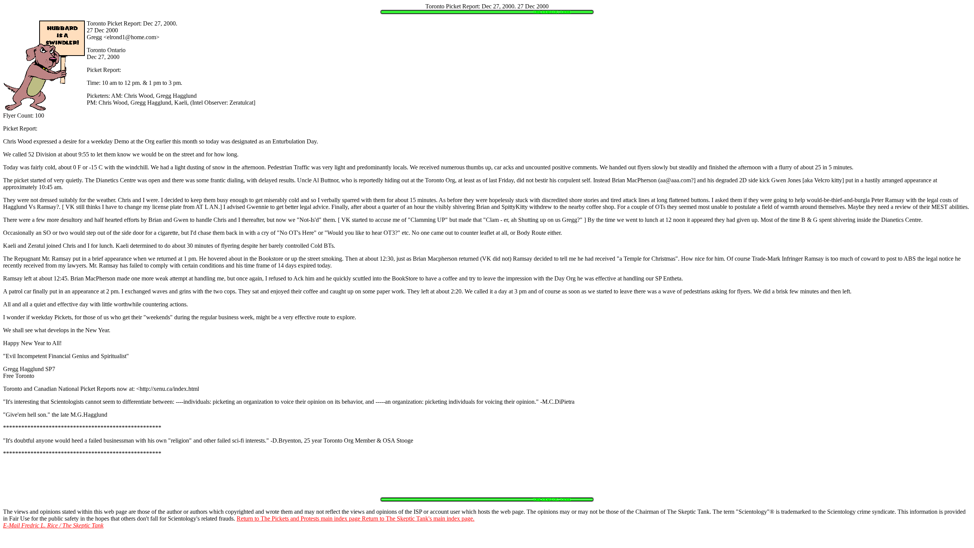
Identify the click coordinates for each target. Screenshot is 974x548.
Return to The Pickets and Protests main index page (299, 518)
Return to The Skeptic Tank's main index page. (418, 518)
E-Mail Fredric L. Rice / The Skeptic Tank (53, 525)
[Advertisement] (487, 480)
